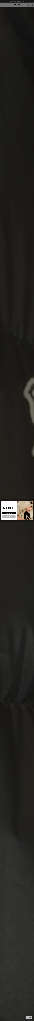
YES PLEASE (9, 513)
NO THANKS (9, 516)
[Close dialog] (31, 503)
